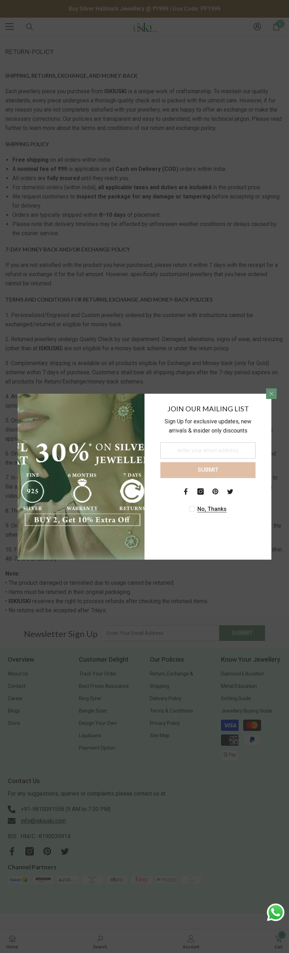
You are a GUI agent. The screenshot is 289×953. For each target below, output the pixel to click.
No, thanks (212, 509)
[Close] (271, 393)
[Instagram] (200, 491)
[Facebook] (185, 491)
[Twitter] (230, 491)
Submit (208, 469)
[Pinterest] (215, 491)
